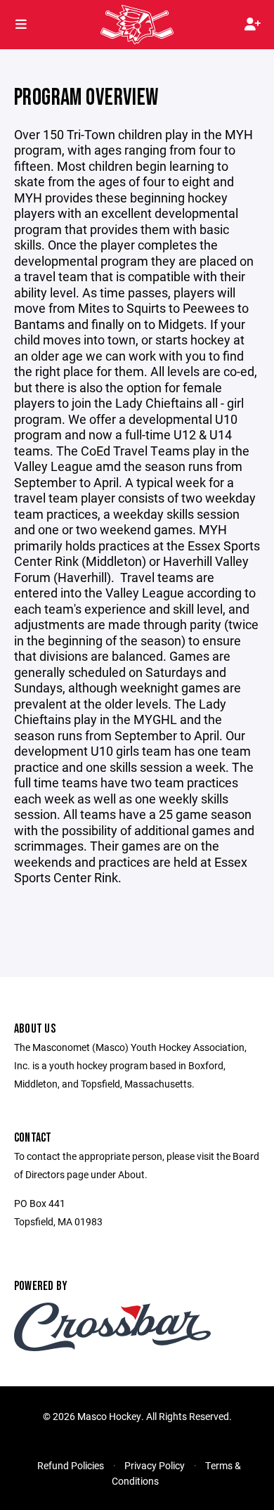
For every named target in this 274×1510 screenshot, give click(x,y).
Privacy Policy (154, 1465)
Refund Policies (70, 1465)
